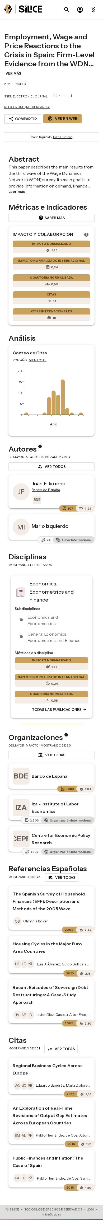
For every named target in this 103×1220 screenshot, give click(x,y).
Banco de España (49, 776)
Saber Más (51, 218)
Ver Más (13, 73)
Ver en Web (62, 118)
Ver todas (51, 755)
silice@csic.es (51, 1214)
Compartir (23, 119)
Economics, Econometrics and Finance (52, 591)
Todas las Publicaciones (59, 709)
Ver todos (51, 466)
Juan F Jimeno (62, 137)
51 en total (38, 360)
